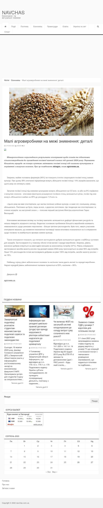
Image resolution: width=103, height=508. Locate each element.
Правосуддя (52, 26)
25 (65, 462)
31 (51, 467)
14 (11, 456)
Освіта (65, 26)
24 (51, 462)
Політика (24, 26)
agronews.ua (9, 280)
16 (38, 456)
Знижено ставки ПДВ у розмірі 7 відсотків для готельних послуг (86, 326)
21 (11, 462)
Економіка (37, 26)
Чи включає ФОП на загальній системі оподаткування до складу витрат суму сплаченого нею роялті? (63, 329)
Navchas (13, 12)
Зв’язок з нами (8, 488)
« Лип (48, 471)
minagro (56, 166)
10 (51, 451)
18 (65, 456)
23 (38, 462)
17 (51, 456)
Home (6, 80)
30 (38, 467)
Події (13, 26)
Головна (5, 480)
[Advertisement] (51, 55)
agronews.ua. (73, 166)
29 (24, 467)
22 (24, 462)
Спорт (7, 31)
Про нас (5, 484)
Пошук (7, 396)
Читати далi (16, 383)
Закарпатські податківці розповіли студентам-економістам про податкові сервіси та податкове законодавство (14, 330)
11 (65, 451)
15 (24, 456)
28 (11, 467)
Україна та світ (79, 26)
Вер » (54, 471)
